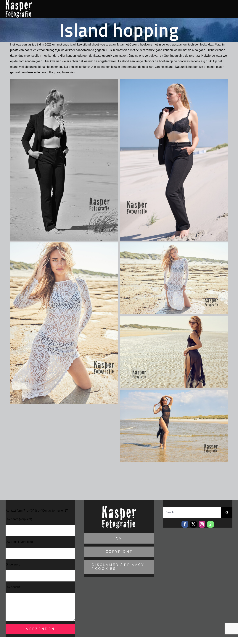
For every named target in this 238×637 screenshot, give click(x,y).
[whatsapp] (210, 524)
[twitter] (193, 524)
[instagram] (202, 524)
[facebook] (184, 524)
